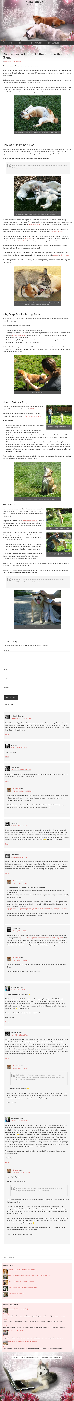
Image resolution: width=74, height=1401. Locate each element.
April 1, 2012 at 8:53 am (20, 1068)
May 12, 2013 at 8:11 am (20, 883)
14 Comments (17, 61)
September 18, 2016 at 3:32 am (21, 718)
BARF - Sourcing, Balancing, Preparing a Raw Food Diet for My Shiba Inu (29, 1275)
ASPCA (32, 409)
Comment (7, 650)
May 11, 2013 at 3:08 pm (19, 857)
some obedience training (30, 521)
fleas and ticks (22, 241)
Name (5, 669)
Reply (7, 734)
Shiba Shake (34, 2)
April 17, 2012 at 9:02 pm (19, 990)
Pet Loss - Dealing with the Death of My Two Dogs (22, 1287)
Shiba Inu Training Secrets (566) (18, 1309)
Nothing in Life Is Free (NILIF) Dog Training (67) (22, 1341)
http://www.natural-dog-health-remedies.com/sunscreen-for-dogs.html (41, 938)
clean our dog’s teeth (56, 231)
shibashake (16, 789)
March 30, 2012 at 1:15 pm (19, 1035)
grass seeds (29, 238)
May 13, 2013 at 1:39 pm (20, 960)
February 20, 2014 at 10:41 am (21, 769)
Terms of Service (47, 1357)
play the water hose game (33, 416)
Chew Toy (6, 1314)
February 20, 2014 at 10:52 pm (22, 791)
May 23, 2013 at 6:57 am (19, 825)
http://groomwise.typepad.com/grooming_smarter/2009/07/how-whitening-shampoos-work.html (37, 909)
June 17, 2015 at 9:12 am (19, 747)
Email (5, 678)
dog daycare (65, 255)
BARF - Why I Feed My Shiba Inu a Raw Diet (21, 1281)
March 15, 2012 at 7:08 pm (21, 1172)
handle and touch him (19, 335)
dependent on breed (34, 224)
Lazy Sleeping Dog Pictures (16, 1293)
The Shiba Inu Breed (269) (16, 1331)
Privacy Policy (57, 1357)
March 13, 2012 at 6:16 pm (19, 1121)
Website (6, 687)
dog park (56, 255)
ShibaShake (37, 1357)
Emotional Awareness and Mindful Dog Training (21, 1269)
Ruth (4, 1346)
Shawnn (5, 1325)
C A (4, 1336)
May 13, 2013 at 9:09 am (20, 931)
